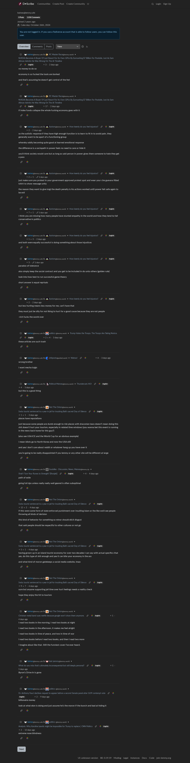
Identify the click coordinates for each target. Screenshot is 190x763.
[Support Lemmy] (88, 4)
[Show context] (20, 65)
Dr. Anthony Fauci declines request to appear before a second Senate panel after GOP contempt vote (61, 693)
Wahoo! (74, 358)
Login (158, 4)
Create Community (75, 4)
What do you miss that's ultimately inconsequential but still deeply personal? (51, 666)
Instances (135, 758)
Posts (49, 46)
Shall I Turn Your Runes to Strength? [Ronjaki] (37, 474)
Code (151, 758)
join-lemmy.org (163, 758)
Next (21, 749)
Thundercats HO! (84, 384)
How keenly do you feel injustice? (83, 127)
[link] (25, 65)
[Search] (152, 4)
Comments (37, 46)
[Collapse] (20, 55)
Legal (125, 758)
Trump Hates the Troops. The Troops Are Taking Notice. (93, 333)
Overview (24, 46)
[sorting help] (83, 46)
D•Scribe (28, 4)
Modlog (117, 758)
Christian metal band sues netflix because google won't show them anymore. (51, 616)
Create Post (58, 4)
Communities (43, 4)
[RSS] (87, 46)
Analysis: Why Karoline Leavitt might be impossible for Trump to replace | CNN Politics (55, 726)
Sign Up (167, 4)
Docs (144, 758)
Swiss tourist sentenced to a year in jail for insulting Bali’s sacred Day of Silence (52, 412)
